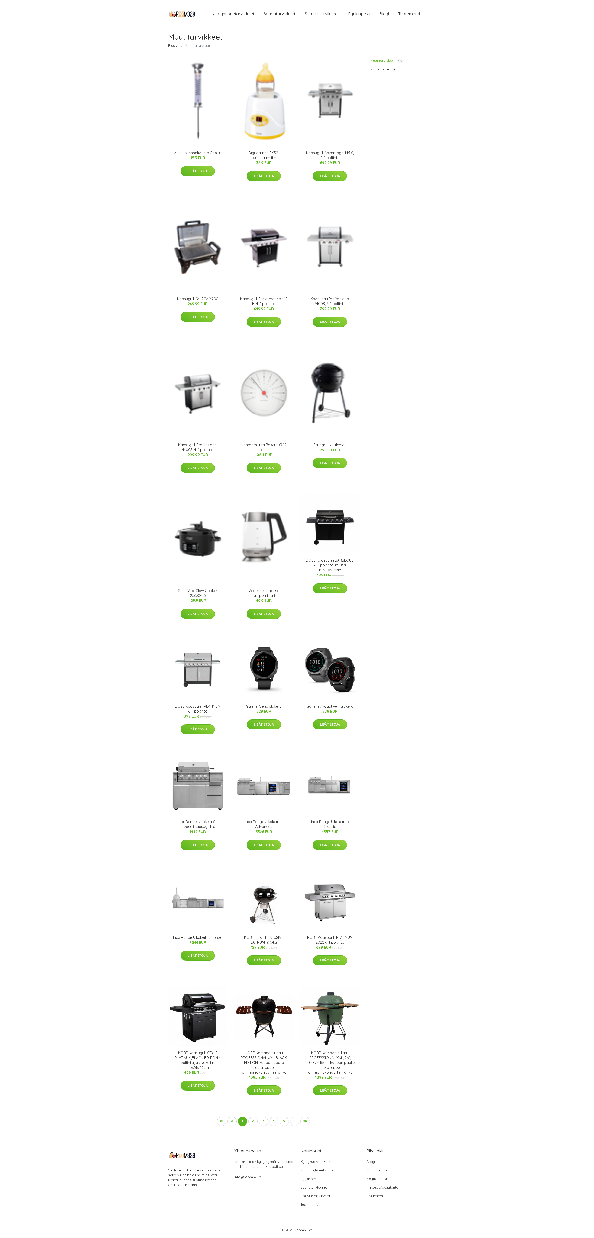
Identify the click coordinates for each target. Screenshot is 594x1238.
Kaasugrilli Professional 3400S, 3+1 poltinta (330, 301)
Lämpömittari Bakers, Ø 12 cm (264, 447)
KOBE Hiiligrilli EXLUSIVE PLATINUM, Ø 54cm (264, 940)
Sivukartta (375, 1196)
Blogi (384, 13)
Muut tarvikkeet (386, 60)
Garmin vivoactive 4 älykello (330, 706)
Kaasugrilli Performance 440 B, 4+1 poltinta (264, 301)
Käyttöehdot (377, 1179)
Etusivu (173, 45)
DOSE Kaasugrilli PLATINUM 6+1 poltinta (197, 708)
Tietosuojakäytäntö (382, 1187)
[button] (294, 1121)
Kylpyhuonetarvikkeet (233, 13)
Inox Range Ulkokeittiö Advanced (264, 824)
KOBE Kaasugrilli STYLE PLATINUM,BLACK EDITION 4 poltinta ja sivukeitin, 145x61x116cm (198, 1060)
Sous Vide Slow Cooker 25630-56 (197, 593)
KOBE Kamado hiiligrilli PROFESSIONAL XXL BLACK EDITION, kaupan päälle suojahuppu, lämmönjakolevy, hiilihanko (264, 1062)
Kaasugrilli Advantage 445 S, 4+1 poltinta (330, 155)
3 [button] (263, 1121)
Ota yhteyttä (377, 1170)
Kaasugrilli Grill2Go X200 (197, 298)
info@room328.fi (247, 1177)
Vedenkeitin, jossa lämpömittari (264, 593)
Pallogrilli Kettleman (330, 444)
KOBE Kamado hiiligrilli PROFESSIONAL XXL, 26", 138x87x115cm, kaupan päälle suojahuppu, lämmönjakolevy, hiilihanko (330, 1062)
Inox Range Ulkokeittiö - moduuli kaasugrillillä (198, 824)
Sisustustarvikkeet (322, 13)
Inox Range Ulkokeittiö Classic (330, 824)
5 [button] (284, 1121)
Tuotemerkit (409, 13)
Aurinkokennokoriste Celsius (198, 152)
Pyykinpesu (359, 13)
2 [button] (253, 1121)
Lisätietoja (198, 171)
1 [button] (242, 1121)
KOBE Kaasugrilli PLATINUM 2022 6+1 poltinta (330, 940)
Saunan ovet (382, 69)
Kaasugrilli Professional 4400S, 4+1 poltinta (197, 447)
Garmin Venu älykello (264, 706)
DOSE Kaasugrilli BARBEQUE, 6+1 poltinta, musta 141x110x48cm (330, 565)
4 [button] (274, 1121)
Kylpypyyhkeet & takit (317, 1170)
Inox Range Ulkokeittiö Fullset (198, 937)
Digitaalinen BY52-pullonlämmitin (264, 155)
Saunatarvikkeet (279, 13)
